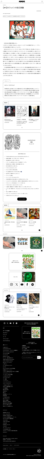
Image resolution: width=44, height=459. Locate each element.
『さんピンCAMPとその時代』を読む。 (12, 169)
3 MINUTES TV (5, 347)
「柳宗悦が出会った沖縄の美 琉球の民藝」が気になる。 (15, 164)
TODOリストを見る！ (22, 199)
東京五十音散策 (5, 400)
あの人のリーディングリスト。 (7, 362)
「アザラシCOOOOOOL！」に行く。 (11, 167)
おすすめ (4, 366)
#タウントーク (5, 16)
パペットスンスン (5, 380)
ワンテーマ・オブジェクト (7, 383)
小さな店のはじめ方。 (6, 397)
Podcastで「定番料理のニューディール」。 (9, 417)
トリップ (5, 334)
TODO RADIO (5, 420)
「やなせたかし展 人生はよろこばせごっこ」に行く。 (14, 184)
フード (4, 336)
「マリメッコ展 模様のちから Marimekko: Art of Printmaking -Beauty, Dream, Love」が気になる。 (22, 189)
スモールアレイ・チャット (7, 427)
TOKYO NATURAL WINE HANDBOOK (9, 441)
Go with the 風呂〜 (6, 353)
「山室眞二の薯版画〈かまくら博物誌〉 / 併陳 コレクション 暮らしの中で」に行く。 (19, 186)
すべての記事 (6, 330)
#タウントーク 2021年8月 (13, 16)
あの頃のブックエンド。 (6, 424)
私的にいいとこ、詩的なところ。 (8, 406)
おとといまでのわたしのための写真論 (9, 368)
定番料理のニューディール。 (7, 394)
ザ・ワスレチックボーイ (6, 377)
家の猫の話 (5, 395)
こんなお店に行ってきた (7, 376)
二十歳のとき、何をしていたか (8, 385)
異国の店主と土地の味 (6, 401)
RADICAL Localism (6, 356)
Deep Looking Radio (6, 414)
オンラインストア (16, 445)
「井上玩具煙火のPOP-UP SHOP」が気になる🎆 (14, 171)
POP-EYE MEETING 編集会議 (8, 418)
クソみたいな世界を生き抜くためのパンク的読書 (11, 371)
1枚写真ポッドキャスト (6, 412)
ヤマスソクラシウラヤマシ (7, 382)
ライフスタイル (6, 340)
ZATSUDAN (5, 423)
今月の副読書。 (5, 388)
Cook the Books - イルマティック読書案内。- (10, 350)
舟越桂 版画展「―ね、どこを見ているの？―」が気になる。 (15, 158)
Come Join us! (5, 445)
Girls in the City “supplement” (8, 351)
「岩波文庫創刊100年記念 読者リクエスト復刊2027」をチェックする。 (17, 179)
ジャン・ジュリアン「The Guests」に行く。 (12, 177)
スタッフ (11, 445)
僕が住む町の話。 (6, 389)
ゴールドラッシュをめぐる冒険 (7, 374)
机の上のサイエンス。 (6, 398)
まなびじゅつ (5, 432)
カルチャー (5, 332)
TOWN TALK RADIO (6, 421)
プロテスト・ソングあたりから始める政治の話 (10, 430)
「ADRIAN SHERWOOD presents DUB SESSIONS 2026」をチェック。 (17, 156)
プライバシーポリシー (32, 352)
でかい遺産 (5, 379)
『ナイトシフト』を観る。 (9, 175)
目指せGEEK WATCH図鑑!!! (7, 403)
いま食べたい (5, 363)
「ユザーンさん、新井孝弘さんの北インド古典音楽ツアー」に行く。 (16, 162)
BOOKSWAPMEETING (7, 348)
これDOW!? (5, 426)
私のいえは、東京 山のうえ (7, 404)
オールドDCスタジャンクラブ (7, 365)
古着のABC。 (5, 391)
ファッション (6, 338)
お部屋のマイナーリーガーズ (7, 369)
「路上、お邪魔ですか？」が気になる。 (11, 191)
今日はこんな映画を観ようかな (8, 386)
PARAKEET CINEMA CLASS (7, 415)
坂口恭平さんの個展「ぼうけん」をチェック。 (13, 173)
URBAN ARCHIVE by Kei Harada (8, 359)
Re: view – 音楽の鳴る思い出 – (8, 357)
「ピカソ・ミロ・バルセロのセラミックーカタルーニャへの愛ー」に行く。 (17, 193)
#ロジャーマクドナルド (21, 16)
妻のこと (4, 392)
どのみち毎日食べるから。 (7, 429)
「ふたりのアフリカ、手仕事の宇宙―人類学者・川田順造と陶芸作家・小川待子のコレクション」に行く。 (22, 181)
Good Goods (5, 354)
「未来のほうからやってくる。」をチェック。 (12, 195)
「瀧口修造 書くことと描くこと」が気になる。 (13, 160)
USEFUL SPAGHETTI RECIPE (8, 360)
